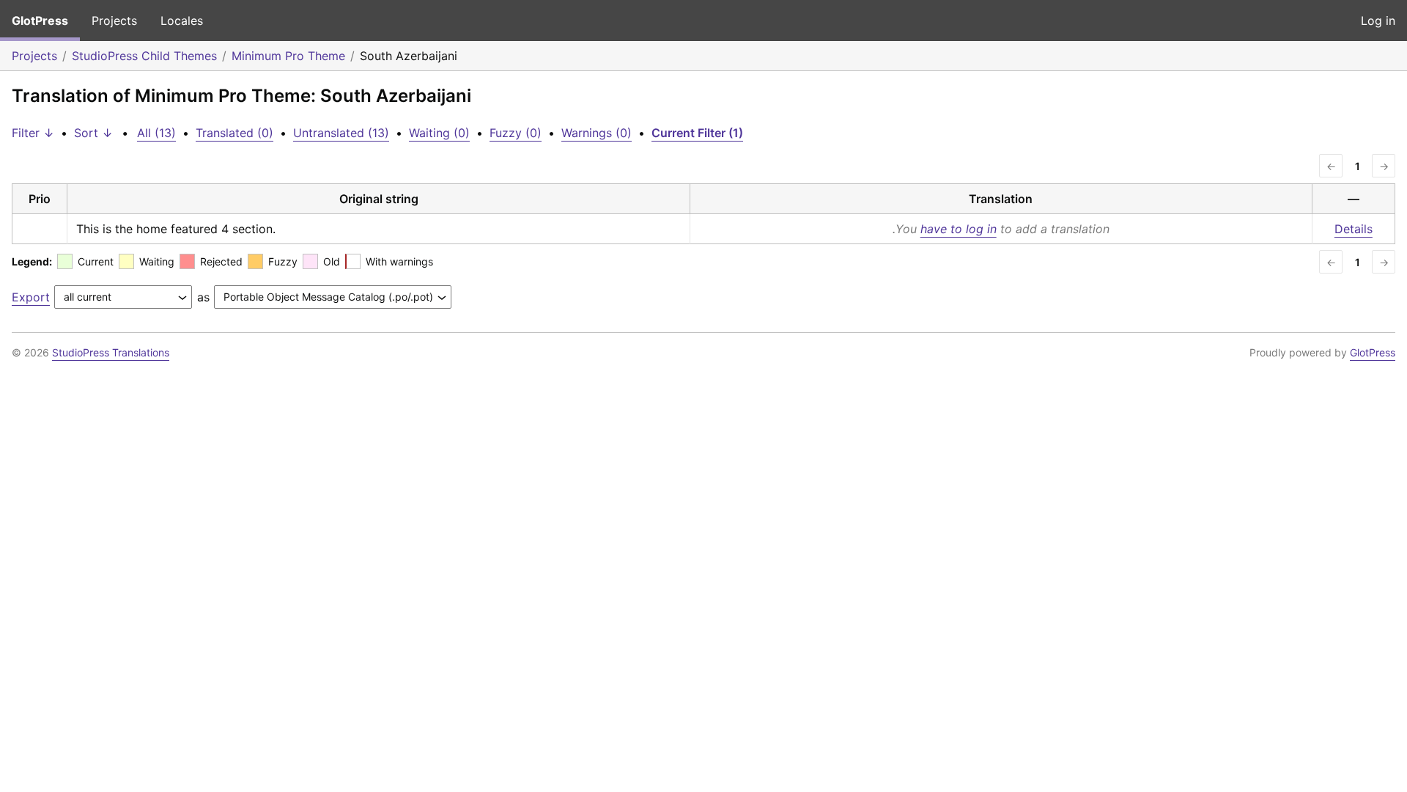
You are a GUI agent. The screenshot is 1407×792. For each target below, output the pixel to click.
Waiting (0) (439, 132)
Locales (181, 20)
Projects (114, 20)
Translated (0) (234, 132)
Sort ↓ (93, 132)
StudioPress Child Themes (144, 55)
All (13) (156, 132)
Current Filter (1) (697, 132)
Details (1353, 228)
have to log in (958, 228)
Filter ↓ (33, 132)
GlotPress (40, 20)
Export (31, 297)
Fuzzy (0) (516, 132)
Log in (1378, 20)
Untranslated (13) (341, 132)
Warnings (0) (596, 132)
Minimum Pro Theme (288, 55)
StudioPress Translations (110, 352)
